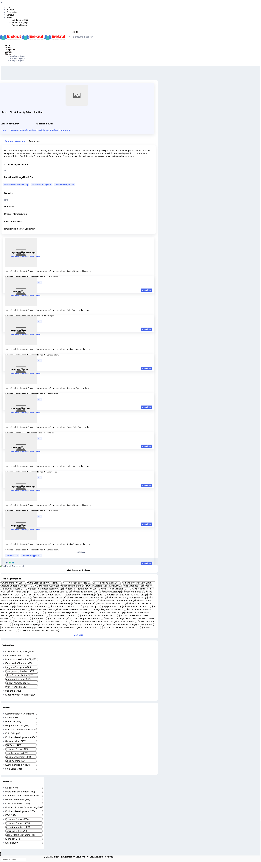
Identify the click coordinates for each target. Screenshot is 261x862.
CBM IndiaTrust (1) (113, 618)
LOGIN (75, 32)
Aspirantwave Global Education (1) (118, 600)
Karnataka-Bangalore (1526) (20, 651)
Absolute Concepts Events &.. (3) (17, 585)
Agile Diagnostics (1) (133, 585)
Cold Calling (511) (14, 733)
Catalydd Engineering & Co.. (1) (86, 618)
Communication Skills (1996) (20, 713)
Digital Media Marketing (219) (21, 834)
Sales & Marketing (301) (18, 827)
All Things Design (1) (22, 591)
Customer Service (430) (17, 749)
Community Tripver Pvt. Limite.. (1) (87, 624)
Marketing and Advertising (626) (22, 795)
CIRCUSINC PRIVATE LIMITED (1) (55, 621)
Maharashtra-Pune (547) (18, 678)
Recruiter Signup (20, 22)
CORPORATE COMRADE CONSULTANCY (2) (58, 627)
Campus (10, 15)
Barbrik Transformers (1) (138, 606)
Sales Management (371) (18, 756)
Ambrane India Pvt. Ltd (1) (87, 591)
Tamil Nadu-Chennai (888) (19, 663)
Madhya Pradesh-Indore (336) (21, 694)
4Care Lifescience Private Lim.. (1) (44, 582)
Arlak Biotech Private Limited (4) (49, 597)
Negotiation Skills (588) (17, 725)
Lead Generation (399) (17, 753)
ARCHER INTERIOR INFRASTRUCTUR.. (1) (127, 594)
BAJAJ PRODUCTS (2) (112, 606)
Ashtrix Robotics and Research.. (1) (81, 600)
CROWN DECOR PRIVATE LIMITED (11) (121, 627)
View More (78, 635)
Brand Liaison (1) (80, 612)
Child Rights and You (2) (25, 621)
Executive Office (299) (16, 830)
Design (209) (12, 842)
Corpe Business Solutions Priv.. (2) (17, 627)
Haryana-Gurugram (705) (18, 667)
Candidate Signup (20, 20)
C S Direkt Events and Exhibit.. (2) (31, 615)
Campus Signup (19, 25)
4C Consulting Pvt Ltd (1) (13, 582)
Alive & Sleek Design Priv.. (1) (116, 588)
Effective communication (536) (21, 729)
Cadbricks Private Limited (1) (64, 615)
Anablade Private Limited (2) (80, 594)
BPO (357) (11, 815)
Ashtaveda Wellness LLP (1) (48, 600)
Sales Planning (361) (16, 760)
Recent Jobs (34, 141)
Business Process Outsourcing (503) (24, 807)
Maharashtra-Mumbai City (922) (22, 659)
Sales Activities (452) (16, 741)
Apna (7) (101, 594)
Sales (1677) (12, 787)
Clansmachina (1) (128, 621)
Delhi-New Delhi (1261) (17, 655)
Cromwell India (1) (91, 627)
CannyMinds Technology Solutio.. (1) (99, 615)
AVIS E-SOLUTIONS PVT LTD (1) (112, 603)
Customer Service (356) (17, 819)
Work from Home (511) (17, 686)
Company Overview (15, 141)
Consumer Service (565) (18, 803)
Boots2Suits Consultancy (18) (29, 612)
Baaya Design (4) (92, 606)
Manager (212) (13, 838)
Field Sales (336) (14, 768)
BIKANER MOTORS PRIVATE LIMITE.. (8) (80, 609)
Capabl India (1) (22, 618)
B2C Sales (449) (13, 745)
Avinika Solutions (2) (84, 603)
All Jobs (10, 9)
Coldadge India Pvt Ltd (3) (54, 624)
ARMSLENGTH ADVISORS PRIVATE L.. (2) (87, 597)
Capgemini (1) (39, 618)
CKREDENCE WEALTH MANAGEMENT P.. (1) (95, 621)
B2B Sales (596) (13, 721)
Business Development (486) (20, 737)
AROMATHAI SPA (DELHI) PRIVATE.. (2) (129, 597)
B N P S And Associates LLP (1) (66, 606)
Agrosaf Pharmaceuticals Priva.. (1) (46, 588)
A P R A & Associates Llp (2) (77, 582)
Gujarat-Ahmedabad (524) (19, 682)
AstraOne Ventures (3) (25, 603)
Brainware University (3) (57, 612)
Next (82, 552)
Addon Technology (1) (72, 585)
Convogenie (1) (146, 624)
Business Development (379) (20, 811)
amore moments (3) (134, 591)
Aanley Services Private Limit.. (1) (138, 582)
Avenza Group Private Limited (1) (55, 603)
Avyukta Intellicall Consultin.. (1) (33, 606)
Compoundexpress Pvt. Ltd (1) (121, 624)
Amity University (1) (112, 591)
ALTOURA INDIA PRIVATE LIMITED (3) (53, 591)
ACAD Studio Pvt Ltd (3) (47, 585)
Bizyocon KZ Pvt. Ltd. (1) (113, 609)
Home (9, 7)
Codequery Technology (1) (25, 624)
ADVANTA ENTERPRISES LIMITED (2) (103, 585)
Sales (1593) (12, 717)
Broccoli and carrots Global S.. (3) (108, 612)
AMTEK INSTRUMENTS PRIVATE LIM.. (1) (44, 594)
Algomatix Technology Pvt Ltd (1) (83, 588)
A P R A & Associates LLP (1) (106, 582)
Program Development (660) (20, 791)
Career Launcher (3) (58, 618)
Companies (12, 12)
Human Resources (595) (18, 799)
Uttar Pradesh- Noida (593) (19, 675)
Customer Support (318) (18, 823)
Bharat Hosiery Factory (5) (44, 609)
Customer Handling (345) (18, 764)
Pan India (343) (13, 690)
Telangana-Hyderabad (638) (20, 671)
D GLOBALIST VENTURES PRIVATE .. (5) (39, 630)
